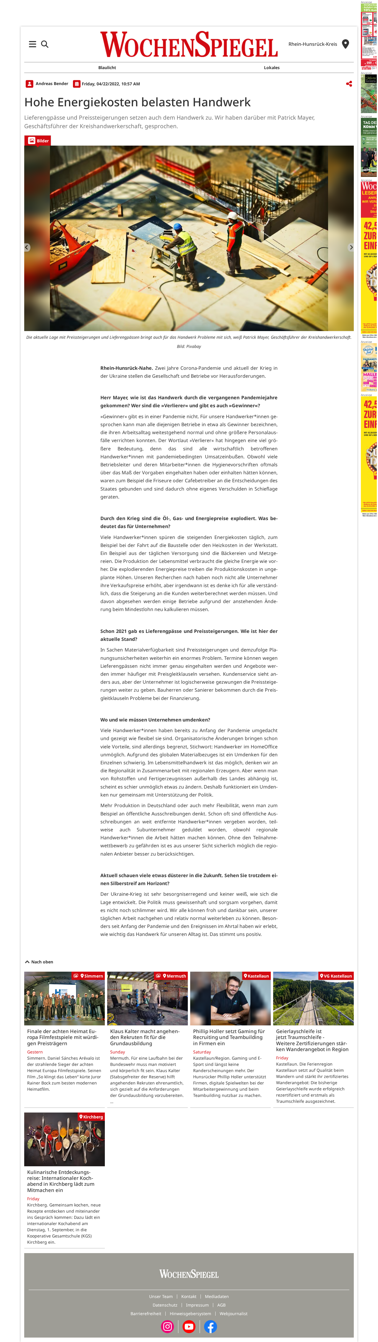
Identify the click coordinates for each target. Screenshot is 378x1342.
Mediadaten (217, 1296)
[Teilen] (349, 84)
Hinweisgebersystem (190, 1313)
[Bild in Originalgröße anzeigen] (189, 238)
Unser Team (161, 1296)
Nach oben (41, 962)
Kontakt (188, 1296)
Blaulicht (107, 67)
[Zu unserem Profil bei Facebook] (210, 1326)
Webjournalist (233, 1313)
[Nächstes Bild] (351, 247)
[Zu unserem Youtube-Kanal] (189, 1326)
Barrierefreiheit (146, 1313)
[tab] (37, 140)
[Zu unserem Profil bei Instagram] (167, 1326)
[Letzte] (27, 247)
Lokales (272, 67)
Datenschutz (165, 1305)
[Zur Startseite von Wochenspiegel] (189, 44)
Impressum (197, 1305)
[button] (32, 44)
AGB (221, 1305)
